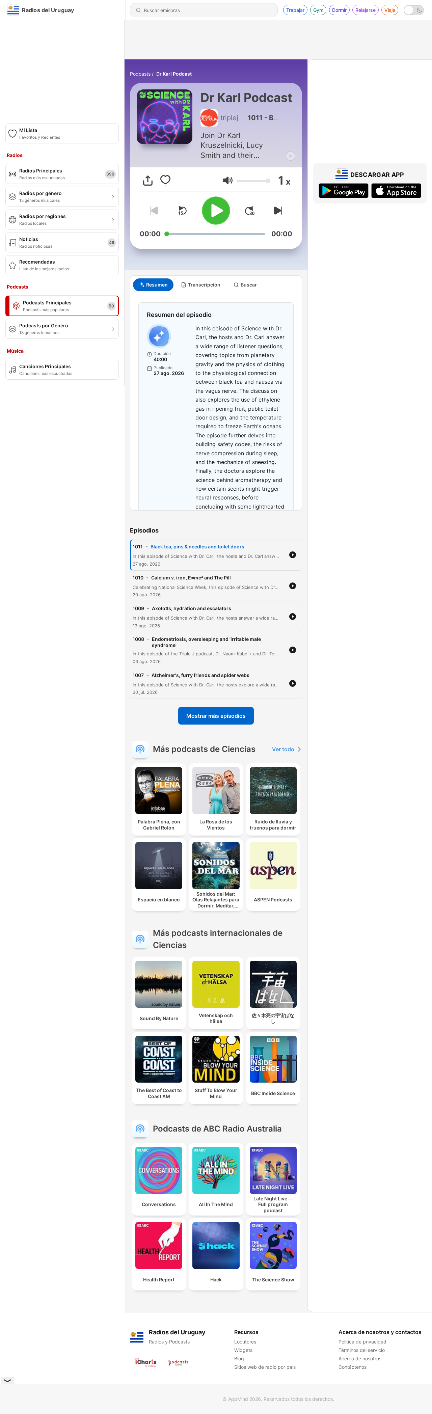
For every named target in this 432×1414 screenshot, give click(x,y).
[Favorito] (165, 180)
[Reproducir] (216, 210)
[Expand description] (290, 156)
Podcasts (140, 74)
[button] (228, 180)
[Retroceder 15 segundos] (182, 210)
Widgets (243, 1350)
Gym (318, 10)
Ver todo (283, 749)
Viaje (389, 10)
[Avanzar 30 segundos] (249, 210)
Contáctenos (353, 1367)
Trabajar (295, 10)
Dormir (339, 10)
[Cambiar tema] (414, 10)
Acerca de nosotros (360, 1358)
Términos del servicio (362, 1350)
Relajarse (365, 10)
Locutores (245, 1341)
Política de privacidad (362, 1341)
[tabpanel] (216, 402)
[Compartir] (147, 180)
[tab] (153, 284)
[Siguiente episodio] (276, 210)
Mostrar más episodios (216, 715)
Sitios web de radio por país (265, 1367)
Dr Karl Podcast (174, 74)
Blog (239, 1358)
